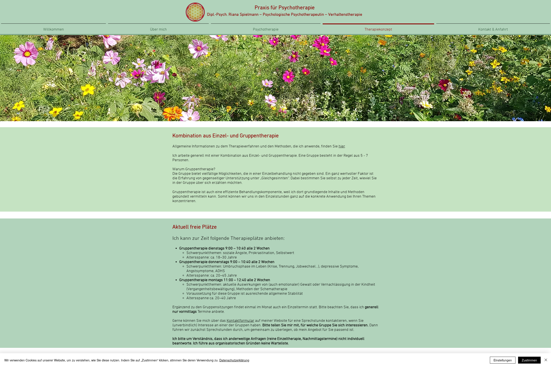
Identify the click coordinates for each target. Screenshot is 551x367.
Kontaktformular (240, 321)
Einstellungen (503, 360)
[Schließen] (545, 360)
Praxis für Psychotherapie (285, 8)
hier (342, 146)
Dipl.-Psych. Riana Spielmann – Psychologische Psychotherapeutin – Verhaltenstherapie (284, 14)
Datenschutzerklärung (234, 360)
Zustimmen (529, 360)
